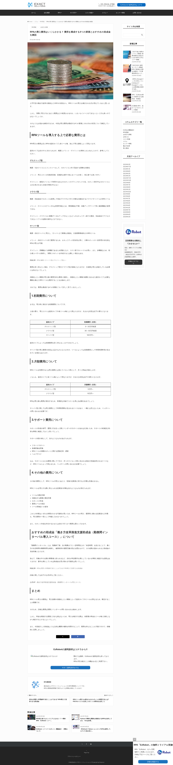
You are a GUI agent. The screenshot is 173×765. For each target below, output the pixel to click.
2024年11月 (127, 166)
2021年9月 (126, 194)
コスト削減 (126, 139)
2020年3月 (126, 217)
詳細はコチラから (133, 262)
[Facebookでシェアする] (78, 636)
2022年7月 (126, 185)
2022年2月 (126, 189)
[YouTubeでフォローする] (91, 744)
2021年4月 (126, 205)
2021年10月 (127, 191)
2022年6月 (126, 187)
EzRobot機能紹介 (128, 130)
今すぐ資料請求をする (70, 668)
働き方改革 (126, 146)
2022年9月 (126, 182)
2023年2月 (126, 175)
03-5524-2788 (108, 4)
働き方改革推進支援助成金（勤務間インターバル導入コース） (59, 582)
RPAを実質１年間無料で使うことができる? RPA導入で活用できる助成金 (59, 568)
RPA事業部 (47, 682)
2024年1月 (126, 169)
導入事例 (126, 148)
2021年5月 (126, 203)
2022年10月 (127, 180)
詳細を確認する (153, 762)
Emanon (102, 762)
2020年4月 (126, 214)
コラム (125, 141)
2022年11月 (127, 178)
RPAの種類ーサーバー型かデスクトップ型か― (51, 260)
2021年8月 (126, 196)
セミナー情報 (127, 143)
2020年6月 (126, 212)
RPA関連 (34, 27)
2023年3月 (126, 173)
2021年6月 (126, 201)
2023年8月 (126, 171)
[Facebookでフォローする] (86, 744)
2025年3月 (126, 164)
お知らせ (126, 137)
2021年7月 (126, 198)
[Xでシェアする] (63, 636)
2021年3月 (126, 207)
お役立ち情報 (44, 27)
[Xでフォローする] (82, 744)
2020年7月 (126, 210)
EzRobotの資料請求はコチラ (131, 5)
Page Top (86, 752)
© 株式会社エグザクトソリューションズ (80, 762)
